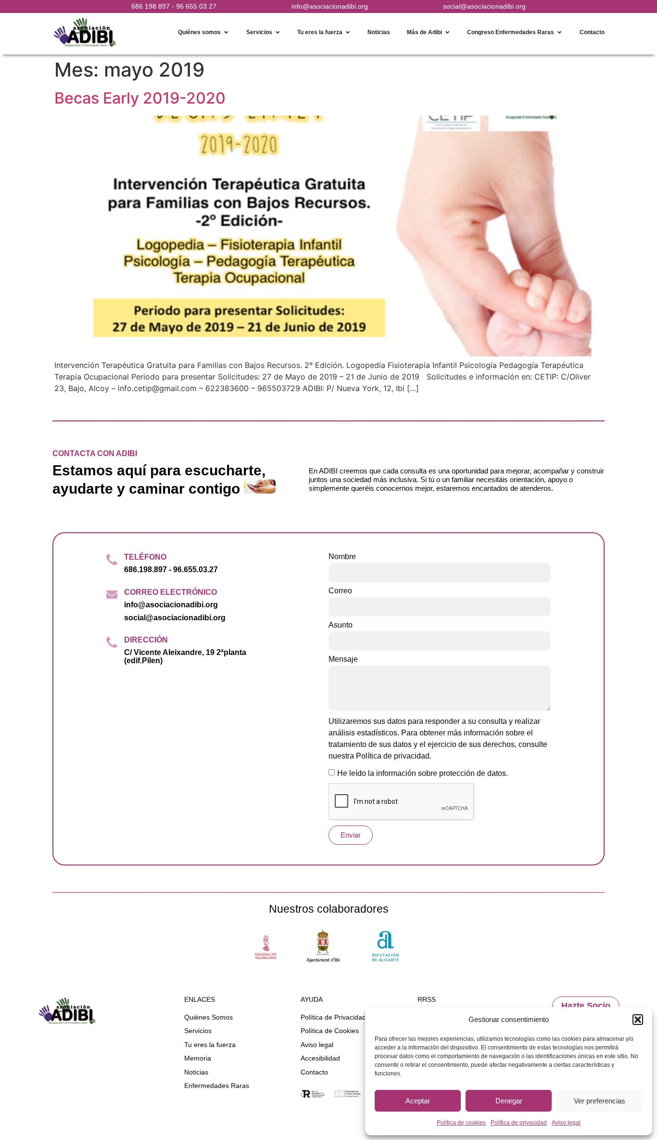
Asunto (340, 625)
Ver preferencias (599, 1101)
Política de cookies (461, 1122)
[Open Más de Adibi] (447, 32)
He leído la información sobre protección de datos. (422, 773)
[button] (638, 1019)
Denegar (508, 1101)
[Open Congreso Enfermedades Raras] (559, 32)
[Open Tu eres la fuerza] (348, 32)
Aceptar (417, 1101)
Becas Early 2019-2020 (140, 98)
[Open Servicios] (277, 32)
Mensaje (343, 659)
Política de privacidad (519, 1122)
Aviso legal (566, 1122)
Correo (340, 591)
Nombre (342, 557)
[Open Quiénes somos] (226, 32)
